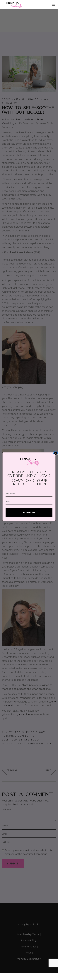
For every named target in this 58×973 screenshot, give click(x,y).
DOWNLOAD (29, 512)
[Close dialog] (56, 453)
